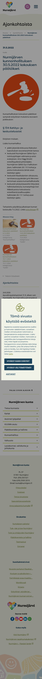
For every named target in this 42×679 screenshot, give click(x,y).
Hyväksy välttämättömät (19, 367)
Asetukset (11, 374)
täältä (11, 354)
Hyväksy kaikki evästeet (18, 361)
